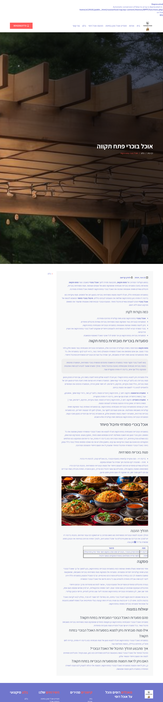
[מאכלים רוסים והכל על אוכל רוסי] (147, 25)
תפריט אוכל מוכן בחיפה (116, 25)
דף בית (150, 153)
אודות (131, 25)
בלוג (84, 25)
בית (138, 25)
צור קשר (76, 25)
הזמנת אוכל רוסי (95, 25)
